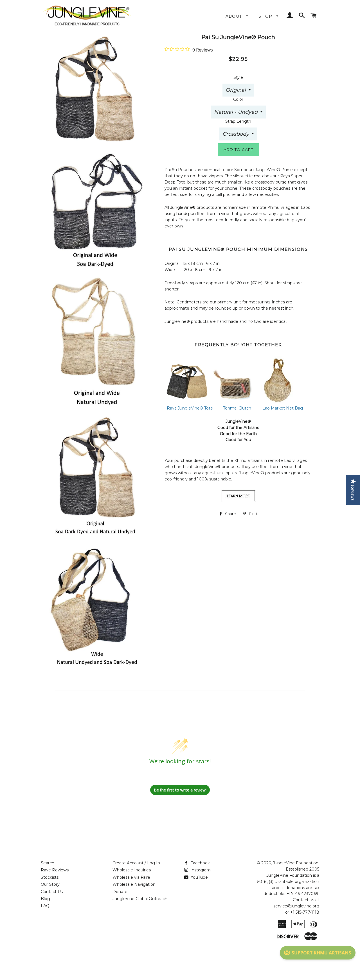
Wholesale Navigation (134, 884)
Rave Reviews (55, 870)
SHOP (266, 16)
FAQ (45, 905)
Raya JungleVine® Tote (190, 408)
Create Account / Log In (136, 862)
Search (47, 862)
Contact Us (52, 891)
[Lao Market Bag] (277, 401)
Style (238, 77)
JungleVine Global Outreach (139, 898)
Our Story (50, 884)
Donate (119, 891)
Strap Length (238, 121)
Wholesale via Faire (131, 877)
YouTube (199, 877)
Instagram (200, 870)
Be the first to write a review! (180, 790)
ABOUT (235, 16)
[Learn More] (238, 500)
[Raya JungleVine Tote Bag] (187, 401)
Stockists (49, 877)
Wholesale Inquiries (131, 870)
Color (238, 99)
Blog (45, 898)
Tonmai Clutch (237, 408)
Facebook (199, 862)
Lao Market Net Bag (282, 408)
